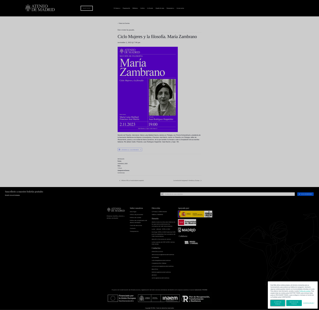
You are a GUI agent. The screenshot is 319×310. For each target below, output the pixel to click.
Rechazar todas (294, 303)
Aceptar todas (277, 303)
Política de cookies (304, 291)
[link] (304, 291)
